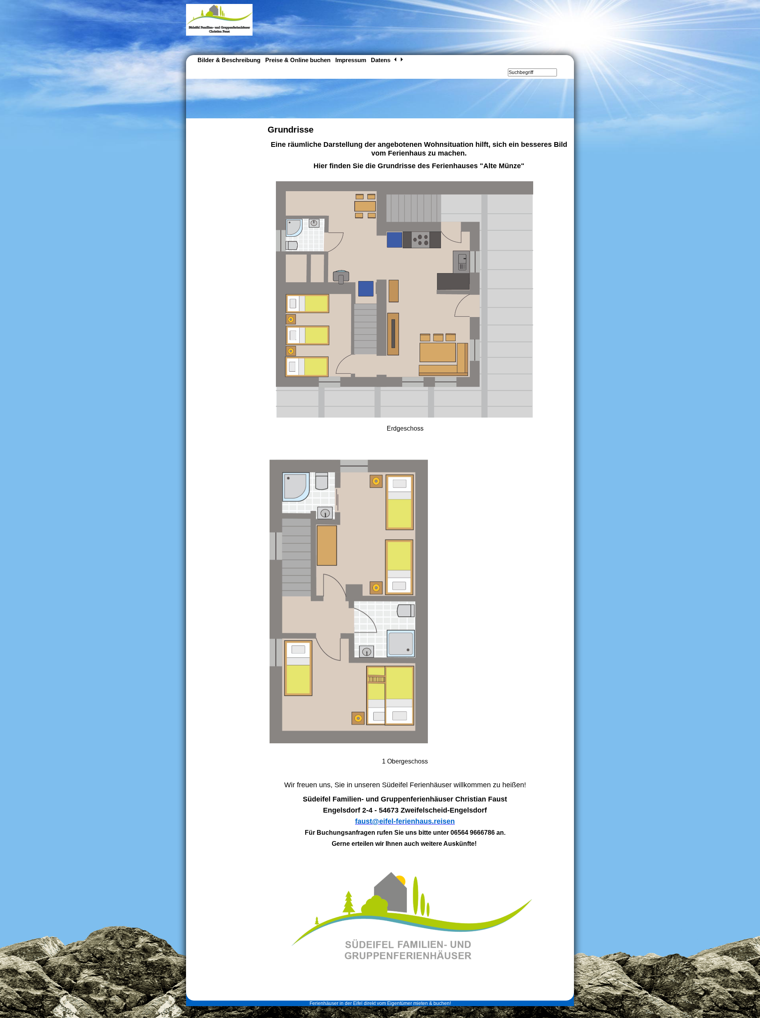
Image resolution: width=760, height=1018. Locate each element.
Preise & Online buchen (298, 60)
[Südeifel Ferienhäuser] (219, 34)
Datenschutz (388, 60)
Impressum (350, 60)
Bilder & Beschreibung (229, 60)
